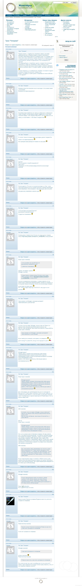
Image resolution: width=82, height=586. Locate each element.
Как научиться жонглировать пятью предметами (12, 32)
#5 (53, 157)
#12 (53, 347)
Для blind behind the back (65, 78)
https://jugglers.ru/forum (64, 81)
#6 (53, 181)
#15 (53, 469)
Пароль (66, 50)
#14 (53, 404)
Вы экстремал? (49, 35)
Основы (17, 15)
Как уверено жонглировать (66, 22)
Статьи (32, 15)
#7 (53, 205)
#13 (53, 372)
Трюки (24, 15)
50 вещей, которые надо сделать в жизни (69, 25)
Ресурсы (39, 15)
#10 (53, 296)
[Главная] (11, 13)
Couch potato (66, 27)
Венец (8, 26)
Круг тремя (9, 24)
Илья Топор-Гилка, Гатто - (65, 97)
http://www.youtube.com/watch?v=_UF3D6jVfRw (33, 236)
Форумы (11, 17)
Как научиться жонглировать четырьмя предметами (13, 28)
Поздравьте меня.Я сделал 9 (66, 69)
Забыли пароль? (63, 57)
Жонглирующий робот (30, 29)
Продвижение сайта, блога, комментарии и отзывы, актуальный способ (50, 24)
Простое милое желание (65, 85)
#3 (53, 108)
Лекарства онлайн (49, 27)
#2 (53, 83)
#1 (53, 49)
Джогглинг (27, 23)
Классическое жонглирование (27, 17)
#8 (53, 230)
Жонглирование (17, 17)
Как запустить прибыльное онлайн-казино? (50, 30)
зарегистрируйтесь (16, 44)
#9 (53, 254)
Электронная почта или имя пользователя (66, 45)
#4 (53, 132)
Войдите (7, 44)
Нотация (27, 27)
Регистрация (62, 55)
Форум (56, 15)
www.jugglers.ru (79, 585)
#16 (53, 494)
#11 (53, 320)
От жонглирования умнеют (31, 22)
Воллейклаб (28, 28)
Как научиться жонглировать (10, 22)
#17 (53, 518)
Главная (9, 15)
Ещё (57, 36)
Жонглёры (25, 5)
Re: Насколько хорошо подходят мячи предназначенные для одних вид (66, 90)
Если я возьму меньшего (65, 72)
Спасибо (61, 84)
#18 (53, 543)
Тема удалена (48, 33)
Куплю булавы (62, 94)
